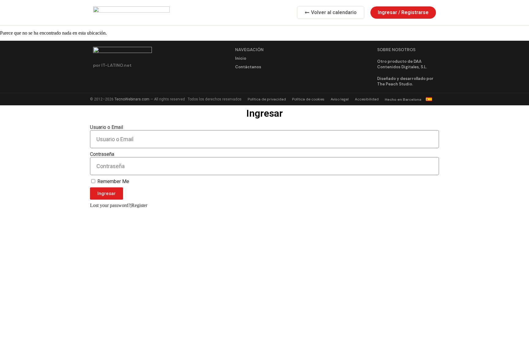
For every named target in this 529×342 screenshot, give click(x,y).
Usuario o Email (106, 127)
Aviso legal (340, 99)
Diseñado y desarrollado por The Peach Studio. (405, 81)
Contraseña (102, 154)
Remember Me (112, 181)
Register (139, 205)
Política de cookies (308, 99)
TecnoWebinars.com (131, 99)
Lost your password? (110, 205)
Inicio (240, 58)
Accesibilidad (367, 99)
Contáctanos (248, 67)
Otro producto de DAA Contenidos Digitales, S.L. (402, 64)
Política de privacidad (267, 99)
